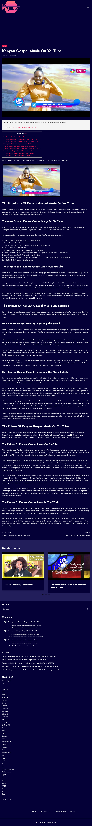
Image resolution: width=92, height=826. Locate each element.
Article (4, 700)
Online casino (6, 772)
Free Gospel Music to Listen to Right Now (16, 534)
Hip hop (4, 744)
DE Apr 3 (5, 714)
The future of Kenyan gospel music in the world (19, 155)
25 (3, 683)
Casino (4, 706)
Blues (4, 703)
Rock (4, 788)
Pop (3, 780)
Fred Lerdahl (32, 127)
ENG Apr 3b (6, 725)
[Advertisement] (46, 27)
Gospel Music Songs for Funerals (19, 584)
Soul (3, 794)
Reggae (4, 786)
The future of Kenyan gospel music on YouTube (19, 153)
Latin (3, 761)
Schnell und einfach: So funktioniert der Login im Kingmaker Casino (24, 660)
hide (25, 134)
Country (5, 711)
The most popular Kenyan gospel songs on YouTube (21, 139)
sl (2, 791)
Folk (3, 730)
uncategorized (7, 799)
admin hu (5, 697)
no (3, 766)
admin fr (5, 692)
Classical (5, 708)
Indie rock (5, 750)
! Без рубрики (7, 681)
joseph (5, 55)
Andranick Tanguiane (20, 127)
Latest (4, 758)
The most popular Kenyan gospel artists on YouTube (21, 141)
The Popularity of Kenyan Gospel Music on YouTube (19, 137)
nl (2, 764)
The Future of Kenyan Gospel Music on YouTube (18, 151)
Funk (3, 733)
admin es (5, 689)
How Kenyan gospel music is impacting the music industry (23, 148)
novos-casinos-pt (8, 769)
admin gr (5, 695)
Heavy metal (6, 741)
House (4, 747)
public (4, 783)
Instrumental (6, 753)
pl (2, 777)
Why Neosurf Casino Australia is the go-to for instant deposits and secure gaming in (30, 666)
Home (34, 812)
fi (2, 728)
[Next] (87, 573)
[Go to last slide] (5, 573)
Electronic (5, 719)
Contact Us (45, 812)
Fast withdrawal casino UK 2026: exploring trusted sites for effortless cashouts (29, 656)
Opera (4, 775)
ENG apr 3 (5, 722)
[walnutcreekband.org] (11, 7)
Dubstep (5, 717)
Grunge (4, 739)
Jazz (3, 755)
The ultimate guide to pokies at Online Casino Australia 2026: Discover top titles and (30, 670)
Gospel (5, 46)
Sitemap (73, 812)
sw (3, 797)
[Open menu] (88, 7)
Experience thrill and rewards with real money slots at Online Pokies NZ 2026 (28, 663)
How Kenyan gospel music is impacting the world (20, 146)
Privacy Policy (60, 812)
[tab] (42, 594)
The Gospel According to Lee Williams (77, 534)
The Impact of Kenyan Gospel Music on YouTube (18, 144)
